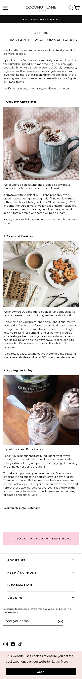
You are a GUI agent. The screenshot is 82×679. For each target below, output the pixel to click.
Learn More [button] (60, 661)
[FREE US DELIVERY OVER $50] (41, 19)
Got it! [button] (41, 671)
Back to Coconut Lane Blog (44, 538)
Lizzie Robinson (29, 508)
